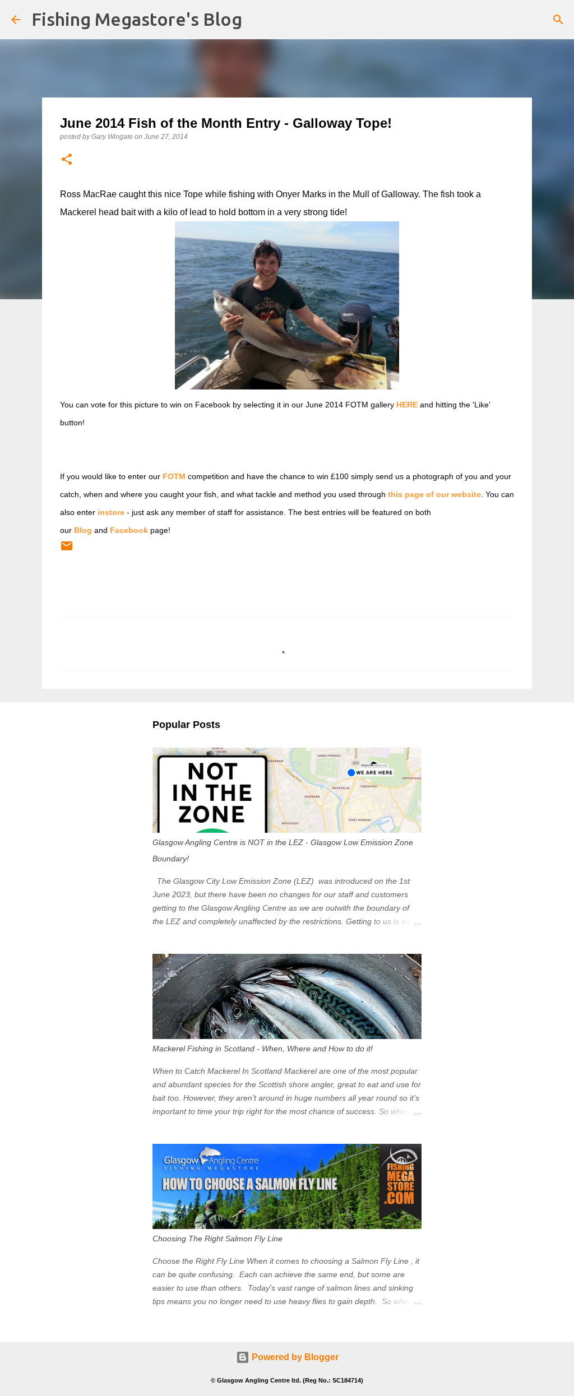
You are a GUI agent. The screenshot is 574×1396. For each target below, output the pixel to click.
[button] (66, 160)
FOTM (174, 476)
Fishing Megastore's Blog (136, 19)
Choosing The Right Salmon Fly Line (217, 1238)
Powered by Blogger (294, 1357)
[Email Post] (66, 550)
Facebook (129, 530)
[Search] (558, 19)
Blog (83, 530)
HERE (407, 404)
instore (111, 512)
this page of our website (434, 494)
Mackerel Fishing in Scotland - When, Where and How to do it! (262, 1048)
